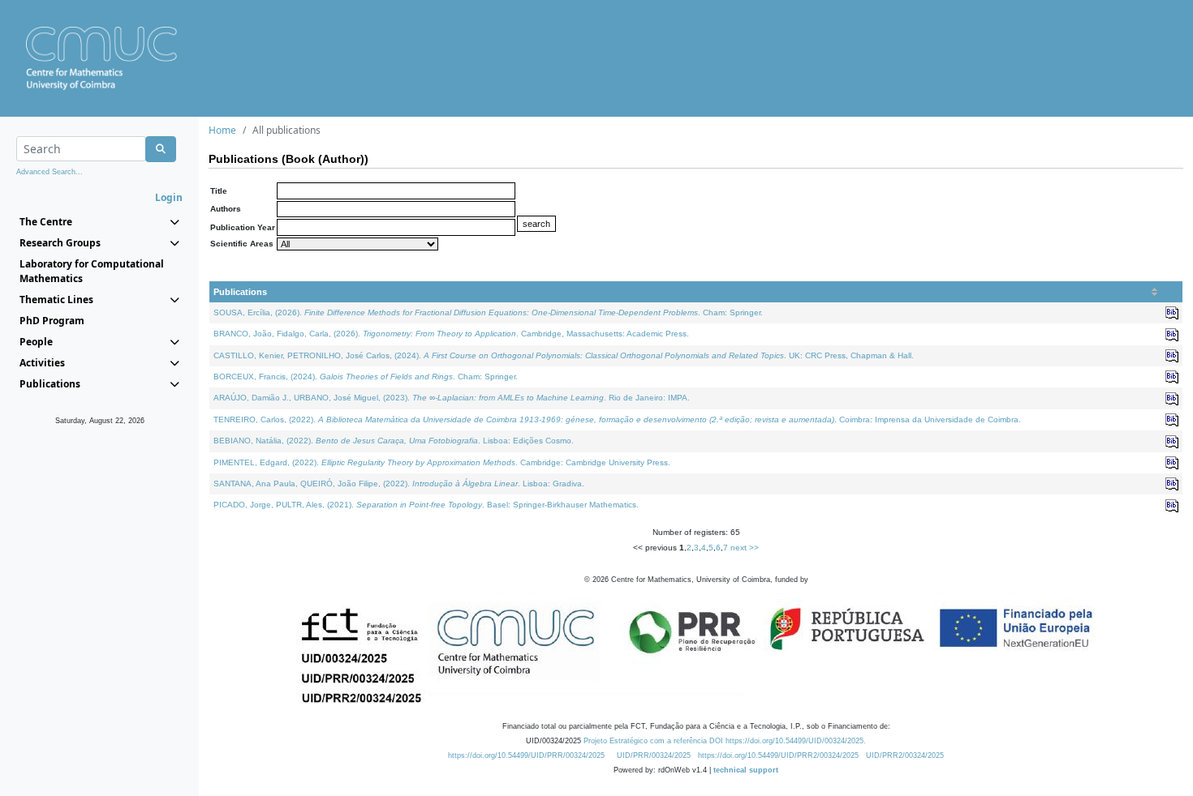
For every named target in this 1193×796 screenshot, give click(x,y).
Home (222, 130)
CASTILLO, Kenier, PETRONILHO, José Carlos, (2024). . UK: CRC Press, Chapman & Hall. (563, 355)
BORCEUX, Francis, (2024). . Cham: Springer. (365, 376)
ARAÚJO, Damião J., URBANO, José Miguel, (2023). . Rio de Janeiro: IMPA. (451, 397)
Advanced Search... (49, 172)
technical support (745, 770)
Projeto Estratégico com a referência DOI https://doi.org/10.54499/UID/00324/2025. (725, 741)
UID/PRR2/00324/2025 (905, 755)
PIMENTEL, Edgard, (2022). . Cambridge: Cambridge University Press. (441, 462)
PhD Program (51, 320)
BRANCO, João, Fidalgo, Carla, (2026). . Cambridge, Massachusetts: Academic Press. (451, 333)
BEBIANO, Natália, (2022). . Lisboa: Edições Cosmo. (393, 440)
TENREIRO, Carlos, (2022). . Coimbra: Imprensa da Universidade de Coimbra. (617, 419)
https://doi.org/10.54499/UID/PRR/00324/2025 (526, 755)
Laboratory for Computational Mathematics (91, 271)
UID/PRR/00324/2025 (654, 755)
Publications (240, 292)
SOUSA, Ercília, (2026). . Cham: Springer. (488, 312)
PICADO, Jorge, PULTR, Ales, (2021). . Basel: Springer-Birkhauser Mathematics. (426, 504)
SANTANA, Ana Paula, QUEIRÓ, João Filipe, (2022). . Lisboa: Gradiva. (398, 483)
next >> (744, 547)
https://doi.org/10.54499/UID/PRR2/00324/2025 (778, 755)
